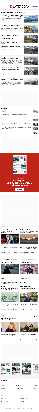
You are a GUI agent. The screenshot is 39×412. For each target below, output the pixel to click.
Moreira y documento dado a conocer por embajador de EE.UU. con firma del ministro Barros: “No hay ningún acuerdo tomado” (16, 132)
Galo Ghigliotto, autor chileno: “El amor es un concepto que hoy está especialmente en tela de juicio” (28, 306)
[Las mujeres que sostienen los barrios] (29, 327)
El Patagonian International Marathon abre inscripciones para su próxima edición (11, 68)
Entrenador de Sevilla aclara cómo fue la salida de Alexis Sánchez (29, 281)
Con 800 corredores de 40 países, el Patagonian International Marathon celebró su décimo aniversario (12, 79)
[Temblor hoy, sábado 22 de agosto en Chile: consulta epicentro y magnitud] (35, 115)
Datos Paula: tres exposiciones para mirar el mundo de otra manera (28, 340)
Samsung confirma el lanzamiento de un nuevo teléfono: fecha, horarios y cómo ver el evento (9, 290)
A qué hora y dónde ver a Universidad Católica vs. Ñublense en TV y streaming (9, 231)
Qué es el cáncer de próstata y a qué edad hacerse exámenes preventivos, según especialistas (15, 111)
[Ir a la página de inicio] (19, 6)
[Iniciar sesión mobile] (37, 6)
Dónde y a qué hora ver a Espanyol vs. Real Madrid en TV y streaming (9, 253)
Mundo (2, 315)
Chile (2, 228)
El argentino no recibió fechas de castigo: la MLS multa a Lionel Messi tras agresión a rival (29, 261)
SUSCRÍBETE (19, 189)
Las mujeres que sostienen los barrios (29, 316)
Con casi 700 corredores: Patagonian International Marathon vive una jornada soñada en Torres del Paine (10, 37)
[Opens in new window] (26, 374)
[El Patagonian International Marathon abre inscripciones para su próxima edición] (31, 71)
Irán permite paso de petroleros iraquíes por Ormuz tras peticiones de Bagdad (9, 340)
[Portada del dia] (20, 173)
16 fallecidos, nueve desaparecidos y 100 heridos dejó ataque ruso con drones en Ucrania (8, 336)
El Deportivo (22, 258)
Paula (21, 315)
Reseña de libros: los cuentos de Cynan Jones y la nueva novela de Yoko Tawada (28, 290)
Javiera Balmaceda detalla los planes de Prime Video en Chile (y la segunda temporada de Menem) (29, 311)
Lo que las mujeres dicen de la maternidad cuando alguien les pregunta (28, 335)
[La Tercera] (5, 374)
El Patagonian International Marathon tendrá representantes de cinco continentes (12, 58)
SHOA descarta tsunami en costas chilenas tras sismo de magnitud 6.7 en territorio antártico (10, 246)
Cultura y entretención (25, 286)
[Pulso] (16, 374)
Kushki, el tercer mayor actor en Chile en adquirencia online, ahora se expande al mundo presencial (27, 253)
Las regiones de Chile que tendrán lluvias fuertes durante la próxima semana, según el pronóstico (9, 261)
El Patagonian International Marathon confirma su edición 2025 (10, 26)
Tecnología (3, 286)
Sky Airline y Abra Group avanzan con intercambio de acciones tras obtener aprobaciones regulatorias (29, 231)
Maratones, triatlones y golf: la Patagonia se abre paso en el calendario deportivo (11, 47)
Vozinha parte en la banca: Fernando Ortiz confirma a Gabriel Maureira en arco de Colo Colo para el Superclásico (28, 277)
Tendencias (3, 258)
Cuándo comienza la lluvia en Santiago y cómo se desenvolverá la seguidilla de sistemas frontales (17, 124)
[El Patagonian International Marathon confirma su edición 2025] (31, 29)
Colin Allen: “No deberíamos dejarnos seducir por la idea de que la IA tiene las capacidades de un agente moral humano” (17, 128)
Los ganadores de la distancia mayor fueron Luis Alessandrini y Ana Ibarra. (11, 19)
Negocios (22, 228)
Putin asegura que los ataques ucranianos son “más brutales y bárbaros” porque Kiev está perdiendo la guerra (10, 319)
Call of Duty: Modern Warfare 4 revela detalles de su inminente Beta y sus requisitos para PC (9, 305)
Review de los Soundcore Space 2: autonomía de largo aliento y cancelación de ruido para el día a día (9, 311)
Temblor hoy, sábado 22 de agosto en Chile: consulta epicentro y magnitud (14, 114)
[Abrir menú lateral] (2, 6)
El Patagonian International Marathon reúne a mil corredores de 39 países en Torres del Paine (12, 16)
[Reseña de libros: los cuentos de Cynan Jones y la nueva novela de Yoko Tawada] (29, 297)
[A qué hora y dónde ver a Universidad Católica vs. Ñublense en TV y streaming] (10, 239)
